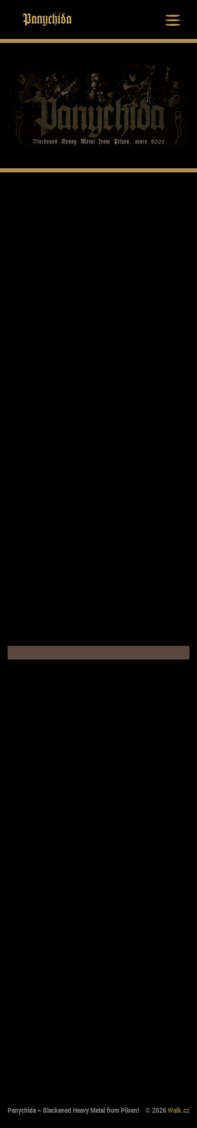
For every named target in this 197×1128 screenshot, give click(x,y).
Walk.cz (178, 1110)
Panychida (47, 19)
